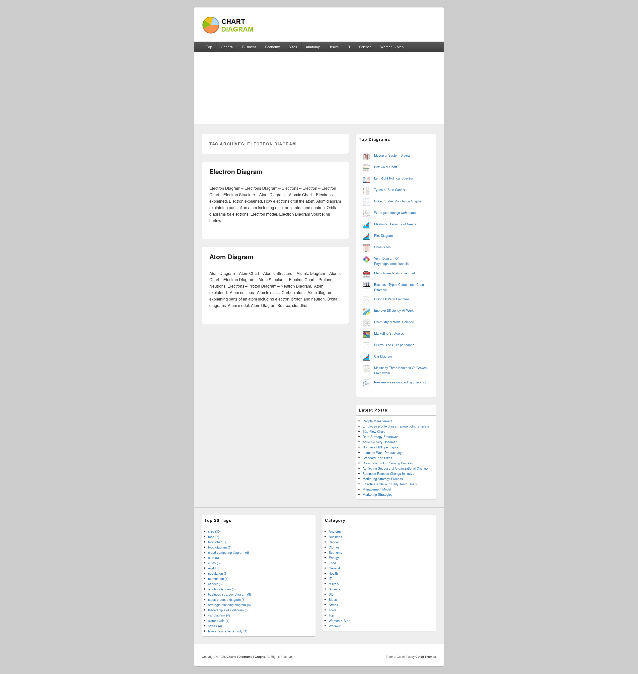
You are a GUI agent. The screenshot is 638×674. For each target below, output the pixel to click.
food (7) (213, 536)
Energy (334, 557)
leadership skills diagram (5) (228, 610)
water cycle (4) (218, 620)
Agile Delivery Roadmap (380, 441)
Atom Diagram (231, 256)
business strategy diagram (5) (229, 594)
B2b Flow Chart (374, 431)
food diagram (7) (220, 547)
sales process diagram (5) (226, 599)
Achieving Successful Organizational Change (395, 468)
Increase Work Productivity (382, 452)
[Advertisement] (319, 89)
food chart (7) (217, 542)
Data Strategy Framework (381, 436)
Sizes (293, 46)
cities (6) (214, 562)
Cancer (334, 542)
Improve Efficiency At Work (394, 310)
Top (209, 46)
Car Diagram (383, 356)
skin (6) (213, 557)
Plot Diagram (383, 235)
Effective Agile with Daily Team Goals (390, 484)
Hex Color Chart (385, 166)
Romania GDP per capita (381, 447)
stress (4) (215, 625)
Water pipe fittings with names (395, 212)
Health (333, 46)
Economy (272, 46)
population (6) (218, 573)
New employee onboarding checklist (400, 382)
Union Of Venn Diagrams (392, 299)
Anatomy (313, 46)
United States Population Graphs (397, 201)
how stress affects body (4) (227, 631)
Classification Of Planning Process (388, 463)
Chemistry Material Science (394, 321)
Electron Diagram (235, 171)
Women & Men (392, 46)
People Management (377, 421)
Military (334, 583)
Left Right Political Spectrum (394, 178)
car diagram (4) (219, 615)
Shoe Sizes (382, 247)
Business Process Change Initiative (388, 473)
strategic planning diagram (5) (229, 604)
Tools (332, 610)
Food (332, 562)
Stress (333, 604)
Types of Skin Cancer (389, 189)
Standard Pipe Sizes (377, 457)
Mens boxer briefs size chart (394, 273)
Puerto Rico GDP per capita (394, 344)
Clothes (334, 547)
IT (349, 46)
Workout (335, 625)
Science (365, 46)
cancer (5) (215, 583)
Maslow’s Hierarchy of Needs (395, 224)
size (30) (214, 531)
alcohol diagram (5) (222, 589)
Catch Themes (425, 656)
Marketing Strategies (389, 333)
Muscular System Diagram (393, 155)
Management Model (377, 489)
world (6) (214, 568)
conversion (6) (218, 578)
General (227, 46)
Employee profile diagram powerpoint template (396, 426)
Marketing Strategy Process (383, 478)
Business (249, 46)
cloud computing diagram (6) (228, 552)
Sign (332, 594)
